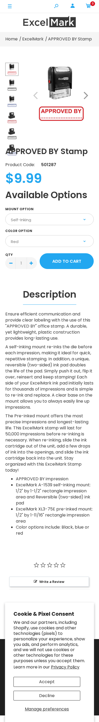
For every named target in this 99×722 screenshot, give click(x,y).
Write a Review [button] (51, 581)
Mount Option (19, 209)
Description (49, 294)
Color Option (18, 231)
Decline (47, 696)
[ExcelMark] (49, 22)
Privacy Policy (65, 667)
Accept (47, 682)
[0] (88, 6)
